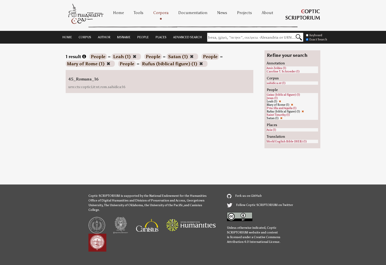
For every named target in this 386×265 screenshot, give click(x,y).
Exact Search (318, 39)
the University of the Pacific (163, 205)
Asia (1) (271, 129)
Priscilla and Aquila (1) (281, 108)
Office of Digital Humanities (108, 200)
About (267, 12)
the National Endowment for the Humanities (175, 196)
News (222, 12)
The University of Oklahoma (123, 205)
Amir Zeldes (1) (276, 68)
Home (118, 12)
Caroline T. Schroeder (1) (283, 71)
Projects (244, 12)
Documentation (192, 12)
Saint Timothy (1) (278, 115)
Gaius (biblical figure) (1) (283, 94)
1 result (74, 56)
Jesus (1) (272, 98)
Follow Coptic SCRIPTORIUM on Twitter (264, 205)
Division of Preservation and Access (160, 200)
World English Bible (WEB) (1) (287, 141)
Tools (138, 12)
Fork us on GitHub (248, 196)
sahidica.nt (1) (276, 83)
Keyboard (315, 35)
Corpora (160, 12)
